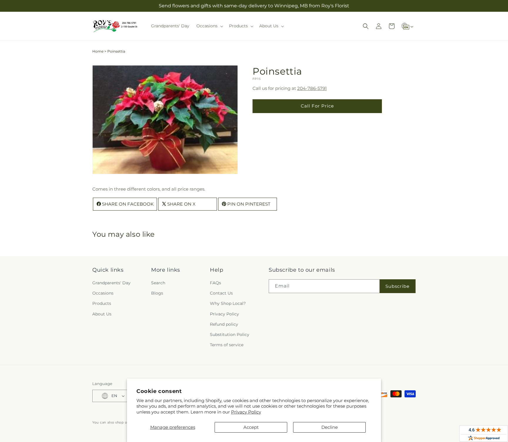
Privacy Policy (246, 412)
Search (158, 282)
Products (101, 303)
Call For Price (317, 106)
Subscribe (397, 286)
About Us (101, 314)
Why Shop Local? (228, 303)
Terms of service (226, 344)
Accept (251, 427)
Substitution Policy (229, 334)
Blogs (157, 293)
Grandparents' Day (111, 282)
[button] (209, 26)
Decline (329, 427)
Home (97, 51)
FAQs (215, 282)
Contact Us (221, 293)
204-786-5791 (312, 88)
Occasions (102, 293)
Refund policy (224, 324)
